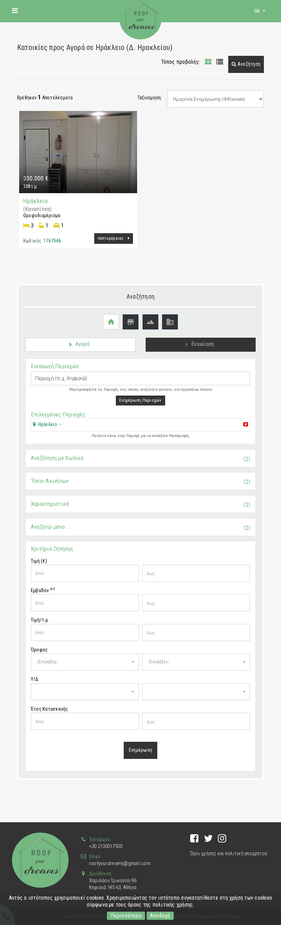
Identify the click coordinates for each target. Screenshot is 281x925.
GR (257, 11)
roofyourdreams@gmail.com (119, 863)
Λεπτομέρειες (111, 238)
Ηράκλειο (35, 200)
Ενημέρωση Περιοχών (140, 400)
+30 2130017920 (105, 846)
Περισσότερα (126, 915)
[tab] (140, 425)
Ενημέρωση (140, 750)
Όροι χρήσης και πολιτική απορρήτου (228, 853)
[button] (246, 64)
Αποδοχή (160, 915)
